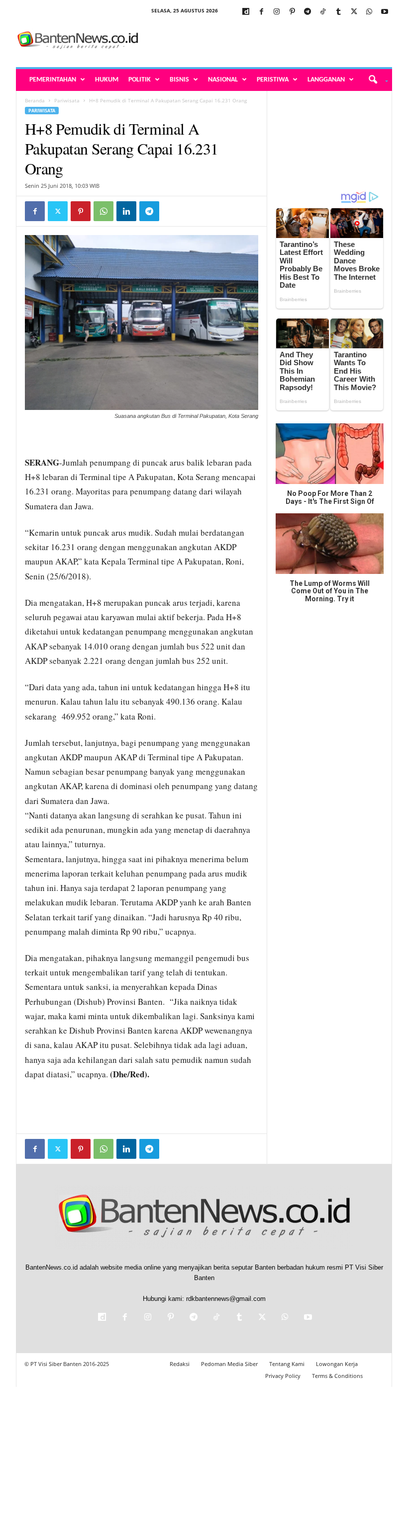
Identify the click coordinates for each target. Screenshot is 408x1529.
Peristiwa (273, 79)
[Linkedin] (126, 211)
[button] (375, 80)
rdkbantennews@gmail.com (226, 1298)
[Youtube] (385, 12)
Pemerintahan (52, 79)
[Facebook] (261, 12)
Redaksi (180, 1364)
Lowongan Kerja (337, 1364)
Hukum (106, 79)
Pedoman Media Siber (229, 1364)
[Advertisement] (265, 41)
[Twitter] (354, 12)
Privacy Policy (283, 1375)
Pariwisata (67, 100)
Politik (139, 79)
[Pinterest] (292, 12)
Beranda (35, 100)
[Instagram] (277, 12)
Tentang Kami (287, 1364)
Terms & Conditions (337, 1375)
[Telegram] (307, 12)
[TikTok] (323, 12)
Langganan (326, 79)
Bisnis (179, 79)
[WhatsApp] (369, 12)
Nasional (223, 79)
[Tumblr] (338, 12)
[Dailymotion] (246, 12)
